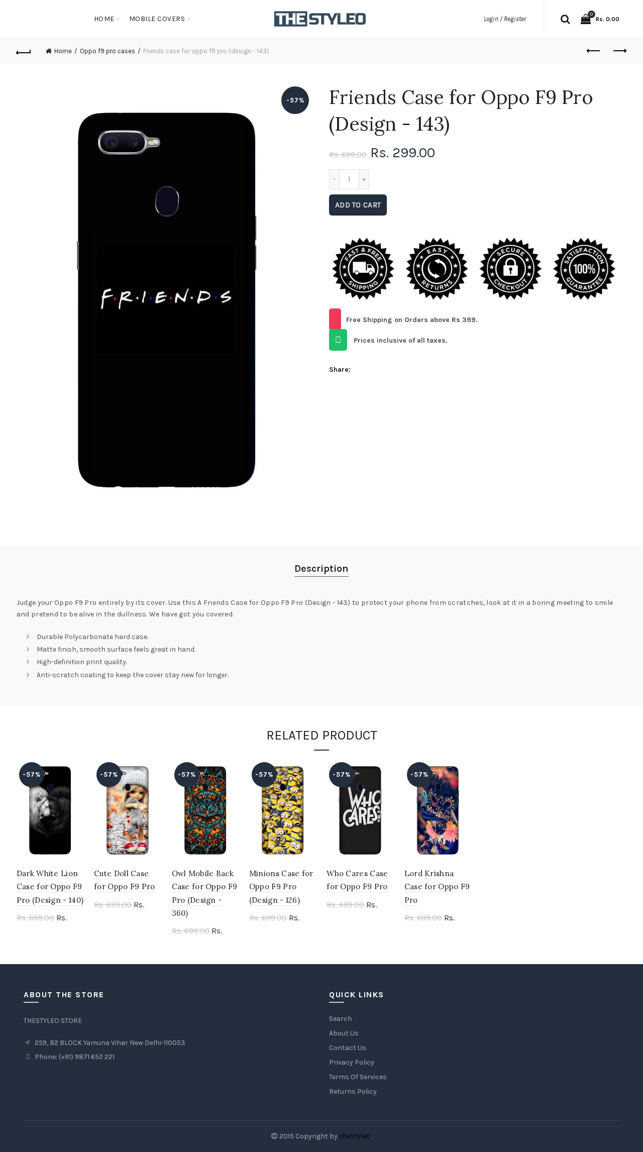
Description (321, 568)
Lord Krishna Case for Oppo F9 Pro (437, 887)
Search (340, 1018)
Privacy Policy (351, 1062)
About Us (344, 1033)
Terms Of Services (358, 1077)
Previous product (593, 51)
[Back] (24, 51)
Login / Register (505, 19)
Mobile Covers (157, 19)
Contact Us (347, 1047)
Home (104, 19)
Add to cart (358, 205)
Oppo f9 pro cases (107, 51)
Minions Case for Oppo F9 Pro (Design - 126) (281, 887)
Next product (618, 51)
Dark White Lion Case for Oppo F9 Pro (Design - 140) (50, 887)
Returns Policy (353, 1091)
